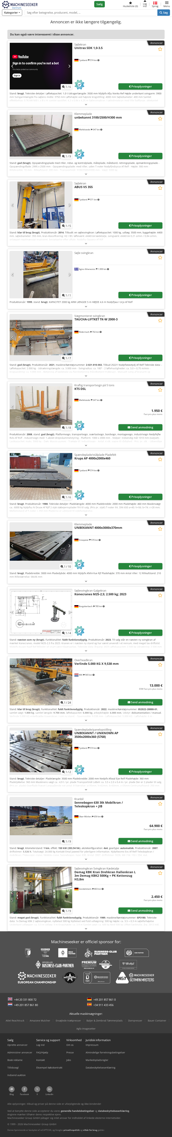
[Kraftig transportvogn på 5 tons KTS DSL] (41, 407)
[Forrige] (12, 66)
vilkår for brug (90, 1130)
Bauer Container (157, 1020)
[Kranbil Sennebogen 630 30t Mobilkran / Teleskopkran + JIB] (41, 820)
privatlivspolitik (71, 1130)
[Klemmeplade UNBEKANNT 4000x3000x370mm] (41, 546)
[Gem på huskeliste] (160, 49)
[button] (166, 4)
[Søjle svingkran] (41, 274)
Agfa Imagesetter (86, 1028)
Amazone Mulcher (40, 1020)
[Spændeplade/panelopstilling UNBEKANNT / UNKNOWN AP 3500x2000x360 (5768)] (41, 751)
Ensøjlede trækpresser (68, 1020)
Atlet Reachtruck (15, 1020)
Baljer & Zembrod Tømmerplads (105, 1020)
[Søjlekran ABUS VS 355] (41, 205)
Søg (165, 12)
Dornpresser (135, 1020)
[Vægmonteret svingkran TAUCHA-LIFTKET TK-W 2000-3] (41, 337)
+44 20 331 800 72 (25, 999)
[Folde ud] (86, 104)
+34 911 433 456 (103, 1005)
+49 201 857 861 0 (104, 999)
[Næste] (69, 66)
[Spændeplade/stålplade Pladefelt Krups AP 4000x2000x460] (41, 476)
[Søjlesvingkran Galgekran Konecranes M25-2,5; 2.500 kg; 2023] (41, 612)
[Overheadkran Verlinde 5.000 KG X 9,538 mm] (41, 681)
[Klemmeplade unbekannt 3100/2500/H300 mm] (41, 135)
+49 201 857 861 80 (26, 1005)
